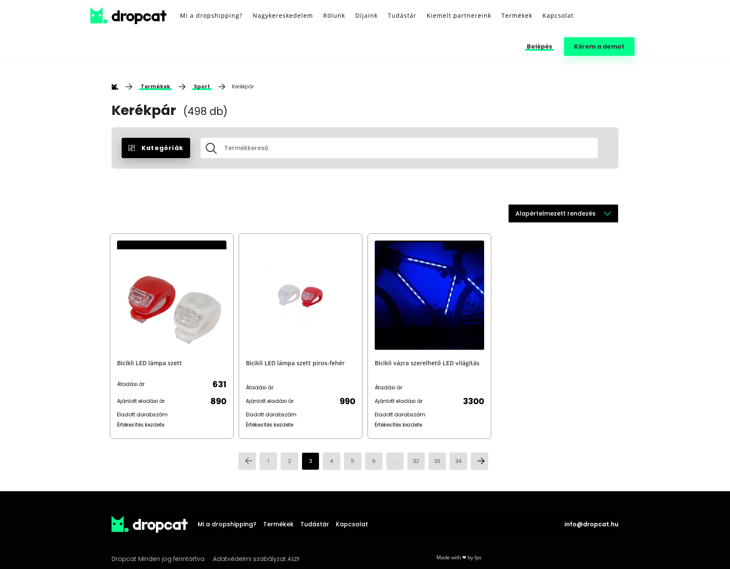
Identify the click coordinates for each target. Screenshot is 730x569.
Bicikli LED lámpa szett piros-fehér (295, 363)
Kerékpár (243, 86)
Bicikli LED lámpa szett (149, 363)
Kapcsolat (352, 524)
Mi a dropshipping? (227, 524)
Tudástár (314, 524)
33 (437, 461)
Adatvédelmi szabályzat (249, 559)
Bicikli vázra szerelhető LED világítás (427, 363)
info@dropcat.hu (591, 524)
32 (416, 461)
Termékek (155, 86)
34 (458, 461)
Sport (202, 86)
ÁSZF (294, 559)
